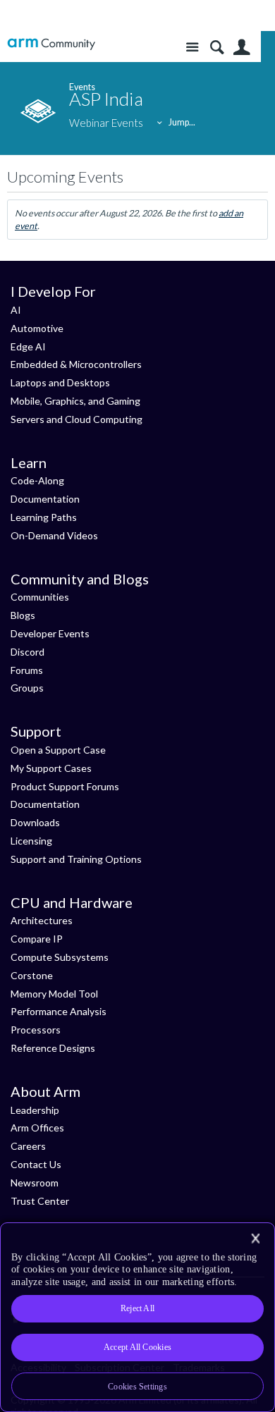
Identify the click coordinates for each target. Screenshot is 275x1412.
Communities (40, 597)
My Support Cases (51, 768)
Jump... (182, 122)
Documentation (45, 499)
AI (16, 310)
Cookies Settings (137, 1387)
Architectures (42, 920)
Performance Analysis (58, 1011)
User (241, 47)
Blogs (23, 615)
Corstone (32, 975)
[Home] (51, 44)
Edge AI (28, 346)
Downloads (35, 822)
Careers (28, 1146)
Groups (27, 688)
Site (192, 47)
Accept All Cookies (137, 1347)
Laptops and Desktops (60, 382)
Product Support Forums (65, 786)
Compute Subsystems (60, 957)
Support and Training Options (76, 859)
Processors (36, 1030)
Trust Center (40, 1201)
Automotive (37, 328)
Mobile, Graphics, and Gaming (75, 401)
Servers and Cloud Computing (76, 419)
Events (82, 87)
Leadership (35, 1110)
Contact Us (36, 1164)
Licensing (31, 841)
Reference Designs (53, 1048)
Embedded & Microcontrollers (76, 364)
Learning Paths (44, 517)
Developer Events (50, 633)
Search (216, 47)
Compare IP (37, 939)
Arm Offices (37, 1128)
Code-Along (37, 480)
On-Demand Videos (54, 535)
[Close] (255, 1238)
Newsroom (35, 1183)
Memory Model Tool (54, 994)
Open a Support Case (58, 750)
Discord (27, 652)
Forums (27, 670)
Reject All (137, 1308)
